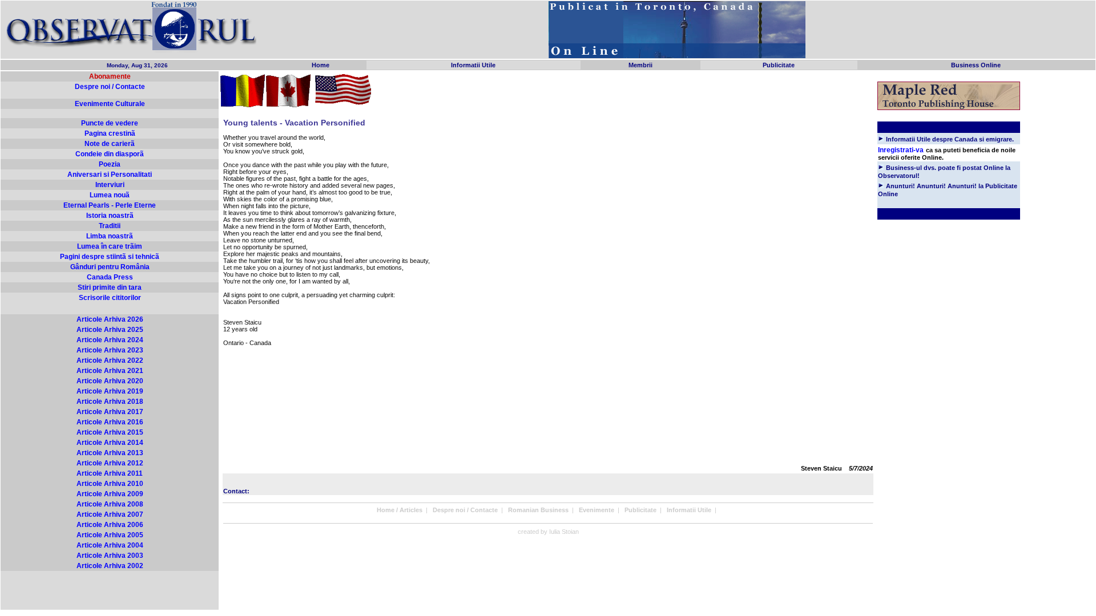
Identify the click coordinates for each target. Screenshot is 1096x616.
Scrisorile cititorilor (110, 298)
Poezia (109, 164)
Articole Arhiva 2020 (109, 381)
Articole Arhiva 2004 (109, 545)
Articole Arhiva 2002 (109, 566)
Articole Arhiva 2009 (109, 494)
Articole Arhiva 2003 (109, 556)
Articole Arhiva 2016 (109, 422)
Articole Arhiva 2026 (109, 319)
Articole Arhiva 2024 (109, 340)
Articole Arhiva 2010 (109, 484)
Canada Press (110, 277)
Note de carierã (109, 144)
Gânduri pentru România (110, 267)
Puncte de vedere (109, 123)
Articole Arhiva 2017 (109, 412)
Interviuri (109, 185)
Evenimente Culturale (110, 104)
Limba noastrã (109, 236)
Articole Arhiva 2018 (109, 402)
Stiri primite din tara (110, 287)
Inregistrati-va (901, 150)
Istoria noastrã (110, 216)
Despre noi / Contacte (110, 87)
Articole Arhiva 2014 (109, 443)
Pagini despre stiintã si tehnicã (109, 257)
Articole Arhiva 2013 (109, 453)
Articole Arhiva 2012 (109, 463)
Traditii (109, 226)
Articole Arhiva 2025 (109, 330)
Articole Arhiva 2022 (109, 360)
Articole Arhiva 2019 (109, 391)
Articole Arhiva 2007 (109, 514)
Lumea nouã (110, 195)
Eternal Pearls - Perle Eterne (109, 205)
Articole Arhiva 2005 (109, 535)
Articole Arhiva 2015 (109, 432)
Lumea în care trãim (109, 246)
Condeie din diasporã (109, 154)
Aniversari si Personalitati (109, 175)
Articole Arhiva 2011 (109, 473)
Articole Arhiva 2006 (109, 525)
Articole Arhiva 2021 (109, 371)
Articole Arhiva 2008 (109, 504)
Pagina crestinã (109, 133)
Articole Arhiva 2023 (109, 350)
